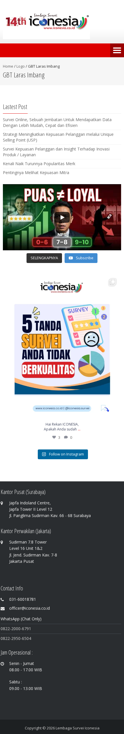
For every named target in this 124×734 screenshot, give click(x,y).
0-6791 (24, 628)
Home (8, 66)
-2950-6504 (20, 638)
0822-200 (9, 628)
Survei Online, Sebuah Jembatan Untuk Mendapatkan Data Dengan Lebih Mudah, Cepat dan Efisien (57, 122)
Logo (20, 66)
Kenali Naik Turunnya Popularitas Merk (39, 163)
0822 (5, 638)
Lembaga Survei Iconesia (77, 728)
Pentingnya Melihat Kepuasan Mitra (36, 172)
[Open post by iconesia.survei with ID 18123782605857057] (62, 347)
